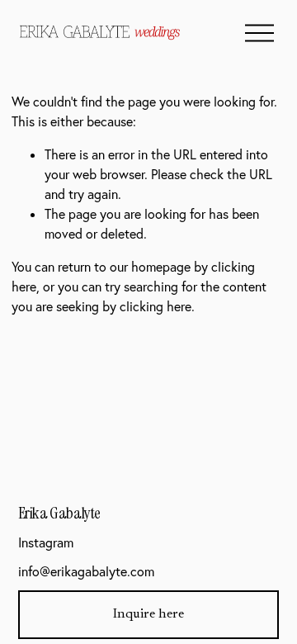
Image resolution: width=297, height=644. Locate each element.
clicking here (155, 306)
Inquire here (148, 614)
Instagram (45, 542)
